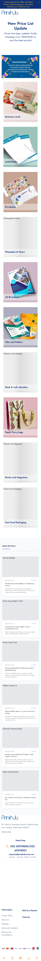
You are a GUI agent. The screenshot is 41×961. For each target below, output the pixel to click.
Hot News (33, 580)
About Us (5, 919)
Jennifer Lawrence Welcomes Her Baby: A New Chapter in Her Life (19, 755)
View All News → (6, 549)
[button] (18, 75)
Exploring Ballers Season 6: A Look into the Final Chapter (20, 712)
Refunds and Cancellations (7, 933)
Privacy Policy (7, 915)
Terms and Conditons (10, 928)
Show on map (6, 832)
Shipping (5, 924)
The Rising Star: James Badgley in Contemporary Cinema (19, 585)
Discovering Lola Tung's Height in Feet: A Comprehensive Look (17, 628)
